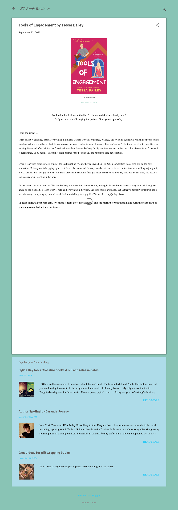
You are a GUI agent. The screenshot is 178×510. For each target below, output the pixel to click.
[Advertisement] (89, 321)
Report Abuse (89, 502)
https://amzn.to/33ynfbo (89, 102)
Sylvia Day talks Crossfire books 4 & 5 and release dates (59, 370)
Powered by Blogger (89, 495)
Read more (151, 400)
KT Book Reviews (35, 8)
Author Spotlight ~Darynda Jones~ (44, 411)
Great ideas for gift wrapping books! (45, 452)
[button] (157, 25)
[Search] (164, 9)
